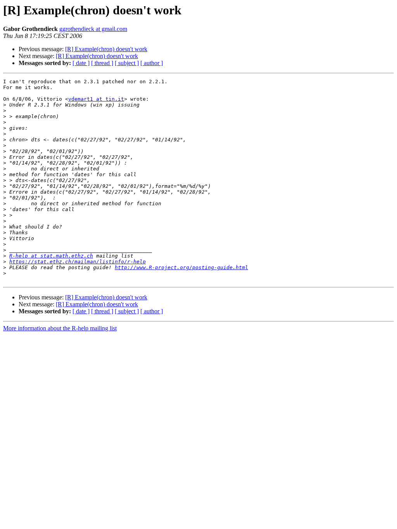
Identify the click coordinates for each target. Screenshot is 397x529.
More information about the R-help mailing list (60, 328)
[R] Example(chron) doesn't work (106, 49)
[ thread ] (102, 63)
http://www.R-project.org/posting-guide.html (181, 267)
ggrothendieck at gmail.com (93, 29)
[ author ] (151, 63)
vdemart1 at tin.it (96, 99)
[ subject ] (127, 63)
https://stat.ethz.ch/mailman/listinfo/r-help (77, 261)
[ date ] (81, 63)
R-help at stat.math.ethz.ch (51, 256)
